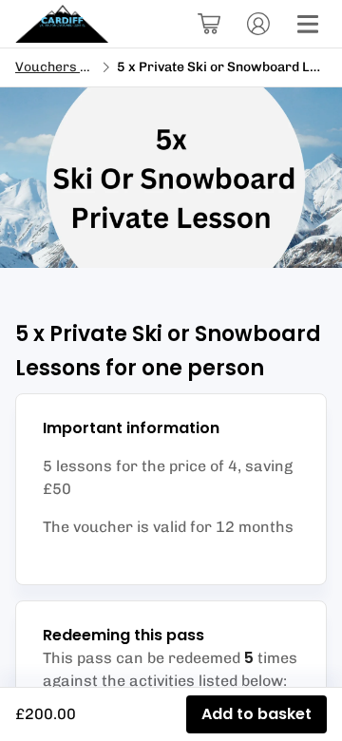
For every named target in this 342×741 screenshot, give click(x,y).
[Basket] (209, 24)
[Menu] (308, 24)
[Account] (258, 24)
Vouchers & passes (76, 67)
